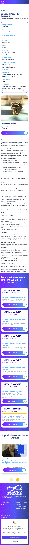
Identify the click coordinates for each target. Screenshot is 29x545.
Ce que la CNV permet (21, 508)
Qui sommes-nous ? (6, 515)
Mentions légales (5, 502)
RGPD (2, 505)
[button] (17, 479)
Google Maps (5, 69)
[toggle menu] (26, 2)
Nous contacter (4, 513)
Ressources (4, 517)
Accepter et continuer (14, 537)
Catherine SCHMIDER (8, 18)
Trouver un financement (21, 506)
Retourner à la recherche (9, 10)
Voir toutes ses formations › (9, 282)
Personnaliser (14, 541)
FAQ (2, 507)
